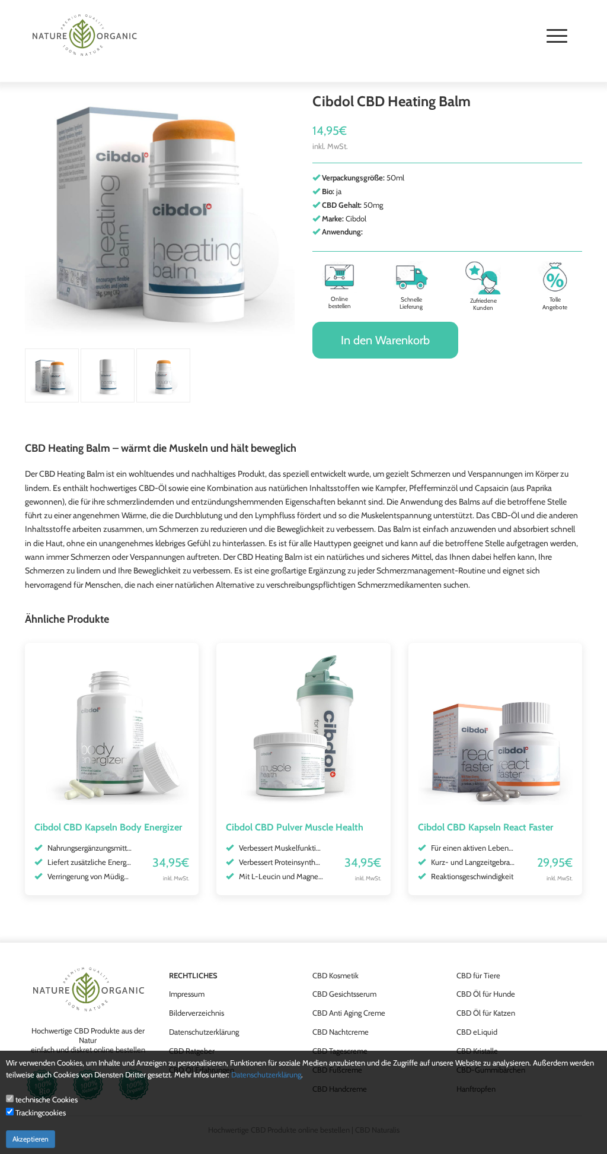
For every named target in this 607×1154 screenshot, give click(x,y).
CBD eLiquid (476, 1031)
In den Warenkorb (385, 340)
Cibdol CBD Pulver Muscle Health (294, 827)
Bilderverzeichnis (196, 1012)
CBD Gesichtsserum (344, 993)
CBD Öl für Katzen (485, 1012)
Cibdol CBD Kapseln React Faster (485, 827)
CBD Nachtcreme (340, 1031)
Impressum (187, 993)
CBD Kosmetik (335, 975)
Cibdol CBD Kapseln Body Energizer (108, 827)
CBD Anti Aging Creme (348, 1012)
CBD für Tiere (478, 975)
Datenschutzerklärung (204, 1031)
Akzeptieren (30, 1138)
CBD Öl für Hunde (485, 993)
